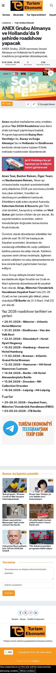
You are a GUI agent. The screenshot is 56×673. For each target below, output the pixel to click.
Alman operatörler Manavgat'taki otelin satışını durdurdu (13, 522)
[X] (25, 613)
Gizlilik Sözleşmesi (35, 619)
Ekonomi (18, 15)
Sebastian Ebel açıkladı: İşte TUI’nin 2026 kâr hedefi (14, 548)
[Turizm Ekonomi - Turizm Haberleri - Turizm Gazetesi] (26, 5)
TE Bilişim (35, 661)
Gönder (8, 593)
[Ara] (51, 6)
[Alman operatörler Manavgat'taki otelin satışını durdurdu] (14, 511)
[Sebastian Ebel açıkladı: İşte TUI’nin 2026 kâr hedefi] (14, 537)
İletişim (15, 619)
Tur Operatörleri (36, 15)
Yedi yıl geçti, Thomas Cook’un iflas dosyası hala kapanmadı (13, 496)
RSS (10, 652)
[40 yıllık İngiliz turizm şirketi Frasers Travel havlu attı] (41, 511)
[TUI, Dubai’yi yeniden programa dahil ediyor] (41, 537)
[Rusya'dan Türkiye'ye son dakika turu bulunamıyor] (41, 485)
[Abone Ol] (46, 104)
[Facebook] (20, 613)
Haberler (6, 23)
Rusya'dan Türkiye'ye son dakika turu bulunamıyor (40, 496)
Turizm (6, 15)
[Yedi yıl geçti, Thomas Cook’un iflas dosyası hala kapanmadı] (14, 485)
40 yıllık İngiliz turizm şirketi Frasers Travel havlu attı (40, 522)
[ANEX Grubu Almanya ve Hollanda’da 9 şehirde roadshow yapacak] (28, 84)
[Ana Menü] (3, 5)
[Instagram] (30, 613)
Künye (23, 619)
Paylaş (8, 104)
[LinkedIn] (35, 613)
